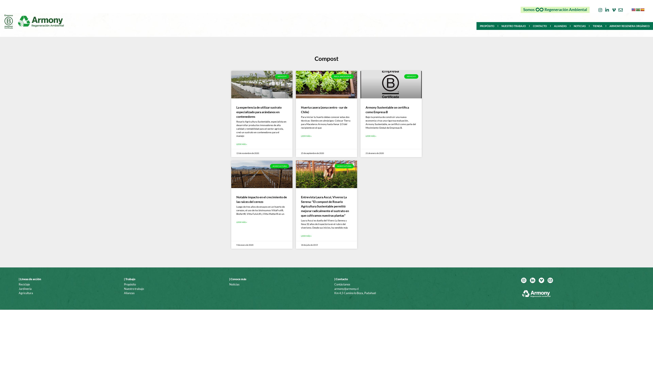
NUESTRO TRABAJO (513, 26)
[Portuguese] (638, 10)
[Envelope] (620, 10)
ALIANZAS (560, 26)
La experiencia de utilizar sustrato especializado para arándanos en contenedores (259, 112)
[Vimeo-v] (614, 10)
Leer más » (241, 144)
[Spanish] (642, 10)
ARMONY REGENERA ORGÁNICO (629, 26)
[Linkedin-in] (607, 10)
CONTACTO (540, 26)
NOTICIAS (580, 26)
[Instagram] (600, 10)
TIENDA (597, 26)
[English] (634, 10)
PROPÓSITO (487, 26)
